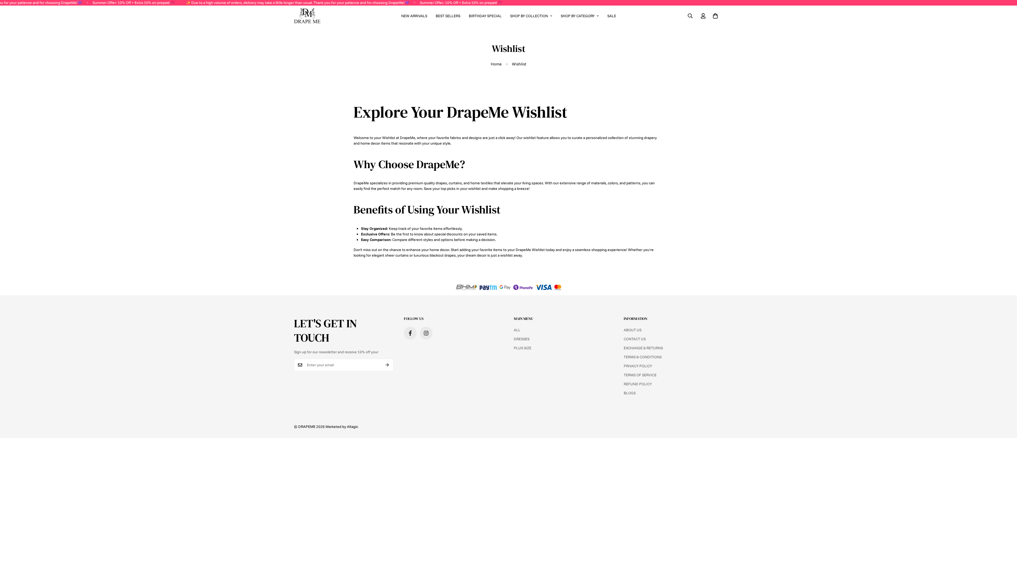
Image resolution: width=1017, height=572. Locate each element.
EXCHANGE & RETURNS (643, 348)
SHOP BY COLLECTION (529, 16)
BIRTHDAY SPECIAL (485, 16)
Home (496, 63)
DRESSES (521, 339)
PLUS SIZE (522, 348)
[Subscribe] (387, 365)
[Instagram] (426, 333)
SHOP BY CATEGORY (578, 16)
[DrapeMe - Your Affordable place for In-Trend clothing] (307, 16)
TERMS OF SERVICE (640, 375)
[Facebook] (410, 333)
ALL (517, 330)
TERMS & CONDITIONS (643, 357)
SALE (611, 16)
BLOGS (630, 393)
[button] (715, 16)
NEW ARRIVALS (414, 16)
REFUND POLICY (638, 384)
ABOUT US (632, 330)
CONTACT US (635, 339)
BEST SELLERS (448, 16)
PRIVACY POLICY (638, 366)
